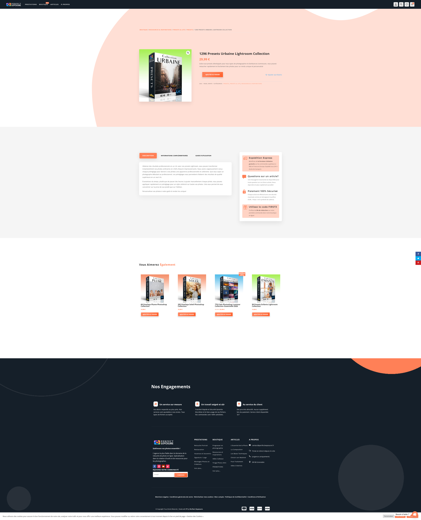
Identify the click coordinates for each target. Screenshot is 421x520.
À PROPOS (65, 4)
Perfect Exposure (196, 509)
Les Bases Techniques (239, 454)
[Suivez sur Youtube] (163, 466)
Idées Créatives (236, 466)
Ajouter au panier (212, 75)
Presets (190, 30)
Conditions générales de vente (181, 497)
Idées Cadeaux (218, 459)
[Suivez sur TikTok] (167, 466)
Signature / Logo (200, 457)
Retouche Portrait (201, 445)
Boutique (144, 30)
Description (148, 156)
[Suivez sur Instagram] (159, 466)
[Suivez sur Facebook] (154, 466)
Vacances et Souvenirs (202, 454)
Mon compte (219, 497)
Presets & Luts (179, 30)
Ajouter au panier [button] (150, 314)
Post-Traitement (237, 462)
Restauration (199, 449)
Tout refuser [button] (400, 516)
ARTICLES (54, 4)
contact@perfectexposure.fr (263, 445)
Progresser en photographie (218, 446)
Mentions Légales (162, 497)
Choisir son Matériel (238, 457)
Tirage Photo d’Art (219, 463)
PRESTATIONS (31, 4)
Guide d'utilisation (203, 155)
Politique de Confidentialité (235, 497)
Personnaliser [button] (388, 516)
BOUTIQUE (43, 4)
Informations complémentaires (174, 155)
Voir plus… (198, 468)
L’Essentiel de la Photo (239, 445)
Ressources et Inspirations (218, 453)
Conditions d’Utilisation (257, 497)
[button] (188, 53)
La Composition (237, 449)
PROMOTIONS (218, 467)
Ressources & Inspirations (160, 30)
